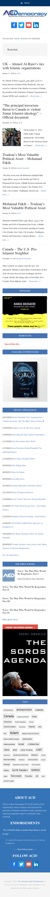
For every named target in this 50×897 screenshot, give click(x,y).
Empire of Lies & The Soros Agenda (26, 428)
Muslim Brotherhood (20, 755)
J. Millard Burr (33, 744)
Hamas (32, 727)
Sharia (6, 770)
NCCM (43, 755)
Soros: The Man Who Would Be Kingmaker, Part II (24, 588)
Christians (8, 722)
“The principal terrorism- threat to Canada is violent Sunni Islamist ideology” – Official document (22, 111)
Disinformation (10, 727)
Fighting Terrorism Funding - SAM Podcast (28, 516)
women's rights (9, 781)
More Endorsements (25, 849)
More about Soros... (11, 619)
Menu (27, 3)
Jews (6, 749)
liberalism (7, 755)
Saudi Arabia (36, 764)
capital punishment (23, 717)
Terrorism (16, 776)
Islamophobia (9, 744)
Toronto (28, 776)
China (34, 716)
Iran (39, 727)
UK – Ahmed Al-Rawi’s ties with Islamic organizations (23, 65)
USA (43, 776)
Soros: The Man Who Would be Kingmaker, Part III (24, 600)
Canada (9, 716)
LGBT (39, 749)
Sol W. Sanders (20, 770)
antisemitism (24, 709)
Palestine (22, 760)
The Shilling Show (19, 465)
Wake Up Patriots (18, 472)
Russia (7, 764)
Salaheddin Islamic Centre (20, 764)
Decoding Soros (18, 479)
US (37, 776)
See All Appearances (11, 555)
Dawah (31, 722)
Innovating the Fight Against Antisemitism (28, 434)
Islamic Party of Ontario (30, 733)
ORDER (20, 627)
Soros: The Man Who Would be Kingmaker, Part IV (24, 611)
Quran (43, 760)
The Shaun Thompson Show (24, 458)
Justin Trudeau (26, 750)
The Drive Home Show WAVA (24, 441)
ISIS (5, 733)
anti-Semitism (8, 710)
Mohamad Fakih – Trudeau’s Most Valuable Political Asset (24, 205)
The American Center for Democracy (30, 881)
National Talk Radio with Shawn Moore (26, 485)
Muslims (34, 755)
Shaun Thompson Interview (22, 492)
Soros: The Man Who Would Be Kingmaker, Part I (32, 572)
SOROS (35, 770)
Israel (21, 744)
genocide (22, 727)
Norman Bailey (9, 760)
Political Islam (33, 760)
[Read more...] (36, 96)
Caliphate (39, 710)
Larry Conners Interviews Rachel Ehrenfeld (28, 499)
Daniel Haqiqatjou (20, 722)
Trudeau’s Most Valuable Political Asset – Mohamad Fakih (22, 158)
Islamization (27, 739)
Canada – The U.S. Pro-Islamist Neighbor (20, 251)
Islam (14, 733)
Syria (5, 776)
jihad (15, 750)
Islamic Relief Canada (11, 739)
